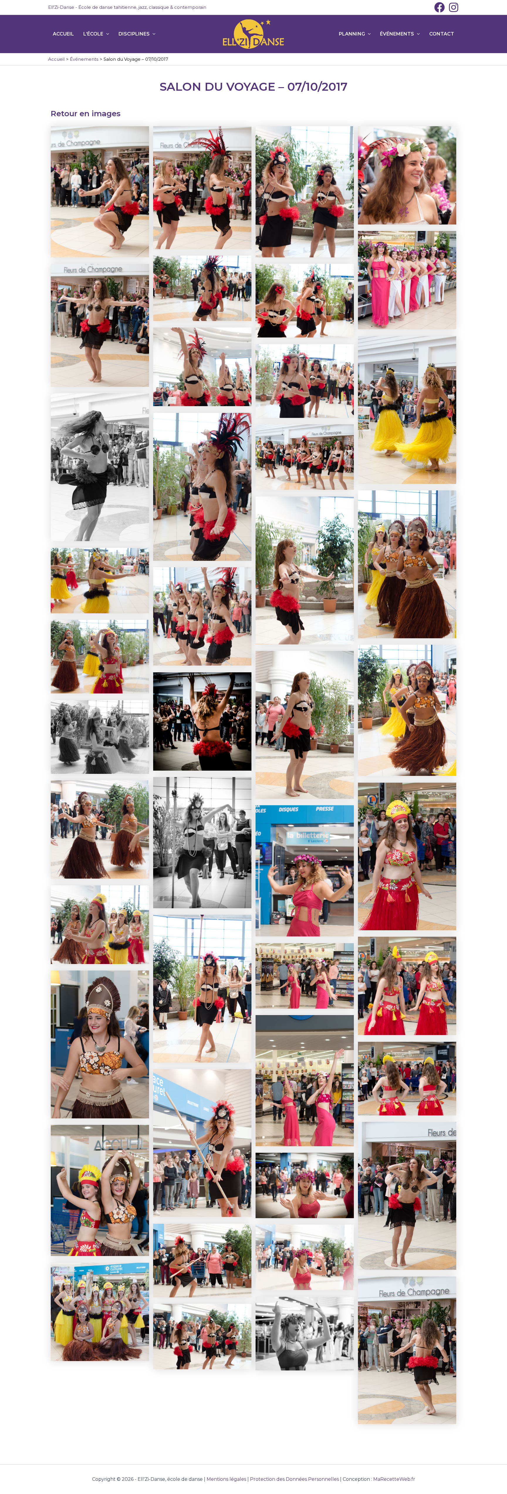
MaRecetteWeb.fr (394, 1479)
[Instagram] (453, 7)
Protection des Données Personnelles (294, 1479)
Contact (441, 34)
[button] (106, 34)
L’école (93, 34)
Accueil (63, 34)
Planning (352, 34)
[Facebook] (439, 7)
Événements (397, 34)
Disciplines (134, 34)
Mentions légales (226, 1479)
